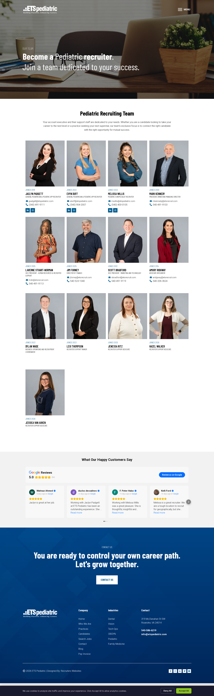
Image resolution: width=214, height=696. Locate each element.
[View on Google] (32, 492)
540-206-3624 (160, 281)
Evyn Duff (72, 193)
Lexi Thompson (75, 346)
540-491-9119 (119, 281)
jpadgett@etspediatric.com (41, 201)
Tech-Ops (113, 629)
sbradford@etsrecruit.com (123, 277)
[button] (180, 9)
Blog (80, 648)
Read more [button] (35, 512)
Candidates (84, 633)
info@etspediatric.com (154, 634)
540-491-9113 (36, 283)
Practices (83, 629)
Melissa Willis (116, 193)
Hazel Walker (157, 346)
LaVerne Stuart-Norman (39, 270)
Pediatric (112, 639)
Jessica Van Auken (35, 422)
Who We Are (84, 623)
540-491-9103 (160, 204)
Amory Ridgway (157, 270)
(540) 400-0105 (119, 204)
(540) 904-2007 (78, 204)
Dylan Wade (31, 346)
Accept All (184, 690)
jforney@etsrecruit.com (81, 277)
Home (81, 619)
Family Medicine (116, 644)
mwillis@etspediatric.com (123, 201)
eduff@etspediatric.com (81, 201)
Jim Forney (73, 270)
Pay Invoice (84, 654)
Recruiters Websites (71, 671)
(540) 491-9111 (37, 204)
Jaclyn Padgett (34, 193)
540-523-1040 (77, 281)
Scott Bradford (117, 270)
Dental (111, 619)
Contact (82, 644)
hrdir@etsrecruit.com (38, 280)
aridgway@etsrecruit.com (164, 277)
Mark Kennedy (157, 193)
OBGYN (112, 633)
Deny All (167, 690)
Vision (111, 623)
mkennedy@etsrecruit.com (165, 201)
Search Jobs (85, 639)
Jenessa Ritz (115, 346)
